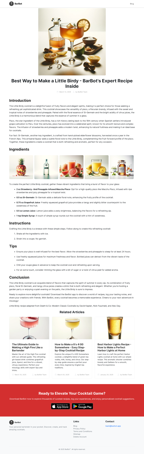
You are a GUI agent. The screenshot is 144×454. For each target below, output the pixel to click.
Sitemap (76, 434)
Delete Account (80, 437)
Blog (132, 4)
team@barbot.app (113, 426)
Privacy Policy (79, 429)
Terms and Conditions (82, 431)
